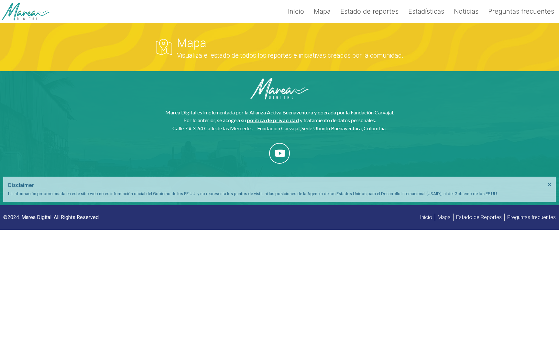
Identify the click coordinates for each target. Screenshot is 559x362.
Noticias (466, 11)
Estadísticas (426, 11)
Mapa (322, 11)
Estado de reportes (369, 11)
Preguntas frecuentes (521, 11)
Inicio (296, 11)
